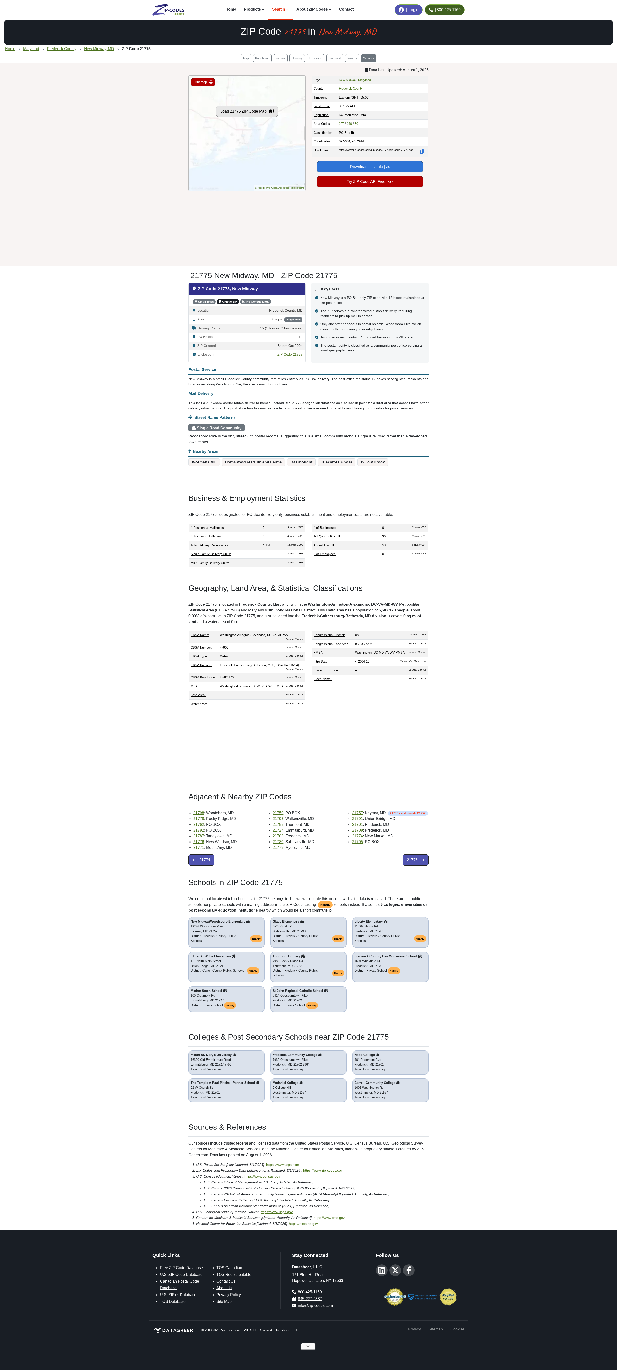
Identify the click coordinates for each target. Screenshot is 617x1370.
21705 (357, 842)
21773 (278, 848)
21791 (357, 819)
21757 (357, 813)
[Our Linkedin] (382, 1270)
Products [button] (252, 9)
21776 (198, 842)
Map (246, 58)
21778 (198, 819)
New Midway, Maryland (355, 80)
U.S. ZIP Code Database (181, 1274)
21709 (357, 830)
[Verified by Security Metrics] (422, 1297)
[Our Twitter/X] (395, 1270)
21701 (357, 824)
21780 (278, 842)
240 (349, 124)
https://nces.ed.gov (303, 1224)
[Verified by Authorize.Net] (395, 1297)
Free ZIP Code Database (181, 1268)
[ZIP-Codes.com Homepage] (168, 10)
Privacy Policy (228, 1295)
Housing (297, 58)
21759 (278, 813)
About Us (224, 1288)
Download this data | (368, 167)
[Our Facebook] (409, 1270)
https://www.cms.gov (329, 1218)
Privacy (414, 1329)
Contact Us (225, 1281)
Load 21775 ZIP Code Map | (244, 111)
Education (315, 58)
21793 (278, 819)
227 (341, 124)
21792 (198, 830)
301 (357, 124)
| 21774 (203, 860)
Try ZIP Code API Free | (367, 182)
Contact (346, 9)
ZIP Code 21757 (289, 354)
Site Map (224, 1301)
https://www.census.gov (262, 1176)
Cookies (457, 1329)
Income (280, 58)
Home (230, 9)
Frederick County (351, 88)
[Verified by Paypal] (448, 1297)
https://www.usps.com (282, 1165)
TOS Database (173, 1301)
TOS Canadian (229, 1268)
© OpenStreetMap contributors (286, 187)
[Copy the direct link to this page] (422, 151)
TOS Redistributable (233, 1274)
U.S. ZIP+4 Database (178, 1295)
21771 (198, 848)
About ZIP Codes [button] (312, 9)
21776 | (414, 860)
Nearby (352, 58)
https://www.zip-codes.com (323, 1170)
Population (262, 58)
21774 (357, 836)
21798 (198, 813)
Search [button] (278, 9)
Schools (368, 58)
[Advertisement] (308, 227)
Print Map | (201, 82)
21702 (278, 836)
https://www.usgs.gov (277, 1212)
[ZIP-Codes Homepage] (174, 1330)
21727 (278, 830)
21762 (198, 824)
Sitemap (436, 1329)
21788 (278, 824)
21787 (198, 836)
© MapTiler (261, 187)
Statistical (335, 58)
